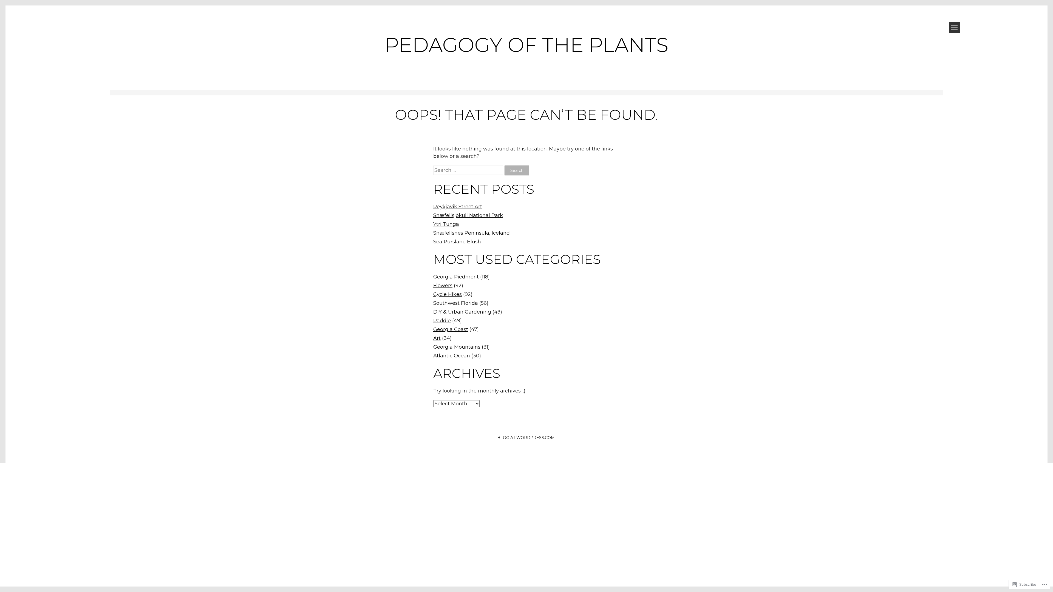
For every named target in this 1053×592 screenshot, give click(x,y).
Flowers (442, 286)
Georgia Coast (450, 329)
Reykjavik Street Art (457, 207)
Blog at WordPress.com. (526, 437)
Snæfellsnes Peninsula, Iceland (471, 233)
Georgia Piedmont (456, 277)
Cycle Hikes (447, 294)
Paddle (442, 321)
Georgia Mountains (456, 347)
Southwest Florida (455, 303)
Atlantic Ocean (451, 356)
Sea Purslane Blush (457, 242)
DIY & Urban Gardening (462, 312)
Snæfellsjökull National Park (468, 215)
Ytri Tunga (446, 224)
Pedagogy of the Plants (526, 45)
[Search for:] (469, 170)
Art (437, 338)
